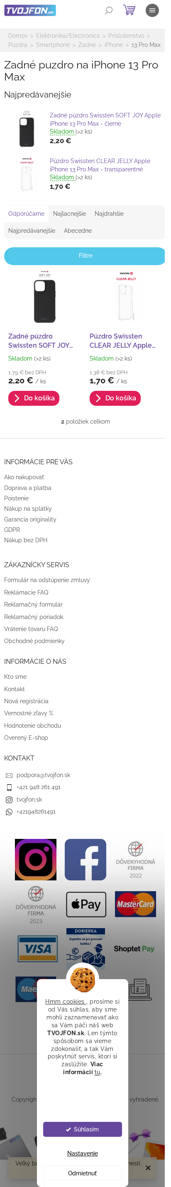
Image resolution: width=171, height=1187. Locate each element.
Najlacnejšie (69, 213)
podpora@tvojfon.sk (43, 775)
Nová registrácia (26, 701)
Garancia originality (30, 519)
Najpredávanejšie (31, 230)
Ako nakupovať (24, 477)
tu (97, 1072)
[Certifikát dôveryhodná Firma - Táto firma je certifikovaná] (135, 859)
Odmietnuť (82, 1173)
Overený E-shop (26, 737)
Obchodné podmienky (34, 641)
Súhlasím (86, 1129)
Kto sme (15, 676)
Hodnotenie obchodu (32, 725)
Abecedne (78, 230)
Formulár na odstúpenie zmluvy (47, 580)
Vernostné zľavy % (28, 713)
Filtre (86, 255)
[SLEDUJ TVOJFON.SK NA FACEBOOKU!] (85, 859)
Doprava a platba (27, 488)
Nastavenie (82, 1153)
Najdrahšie (109, 213)
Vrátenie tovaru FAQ (31, 629)
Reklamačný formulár (33, 604)
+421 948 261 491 (39, 787)
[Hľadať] (108, 10)
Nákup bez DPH (25, 540)
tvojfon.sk (29, 799)
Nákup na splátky (28, 508)
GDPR (12, 529)
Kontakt (14, 689)
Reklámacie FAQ (26, 592)
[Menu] (152, 10)
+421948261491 (36, 811)
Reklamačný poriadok (33, 617)
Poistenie (16, 498)
